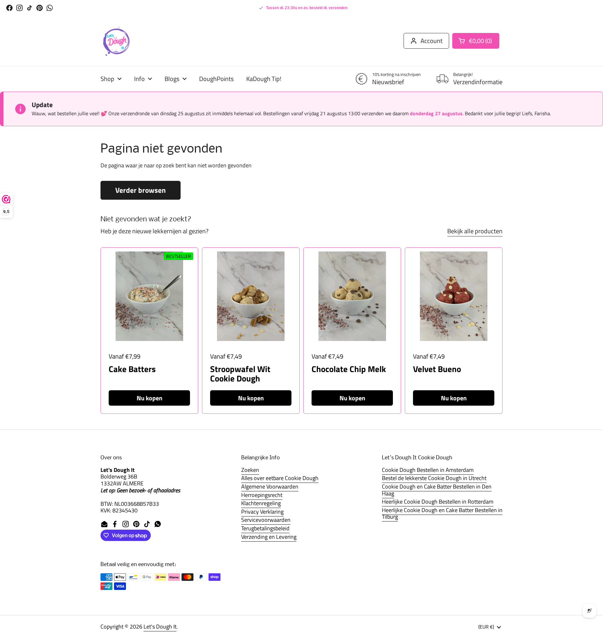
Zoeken (250, 470)
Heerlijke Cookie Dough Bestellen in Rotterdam (437, 501)
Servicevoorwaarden (266, 520)
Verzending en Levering (268, 536)
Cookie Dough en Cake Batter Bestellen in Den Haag (437, 490)
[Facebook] (9, 8)
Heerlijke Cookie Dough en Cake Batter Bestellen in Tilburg (442, 513)
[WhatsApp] (49, 8)
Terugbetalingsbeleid (265, 528)
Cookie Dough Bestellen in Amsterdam (428, 470)
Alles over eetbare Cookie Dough (279, 478)
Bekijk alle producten (475, 231)
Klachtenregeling (261, 503)
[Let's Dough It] (116, 41)
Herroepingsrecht (261, 495)
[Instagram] (19, 8)
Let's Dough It (160, 626)
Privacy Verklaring (262, 511)
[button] (475, 41)
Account (432, 41)
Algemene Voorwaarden (269, 486)
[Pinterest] (39, 8)
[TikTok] (29, 8)
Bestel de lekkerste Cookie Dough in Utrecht (434, 478)
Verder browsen (140, 190)
